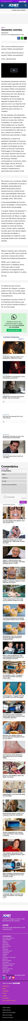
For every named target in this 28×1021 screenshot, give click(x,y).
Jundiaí (4, 995)
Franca (4, 993)
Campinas (5, 991)
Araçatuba (5, 986)
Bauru (4, 988)
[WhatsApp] (22, 38)
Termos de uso (6, 1010)
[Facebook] (18, 38)
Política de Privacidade (8, 1012)
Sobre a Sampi (6, 1007)
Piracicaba (5, 998)
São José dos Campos (9, 1000)
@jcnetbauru (10, 975)
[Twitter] (25, 38)
